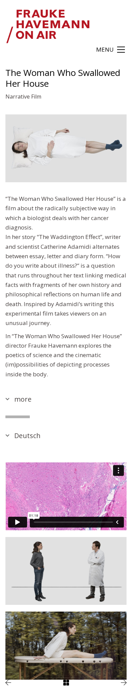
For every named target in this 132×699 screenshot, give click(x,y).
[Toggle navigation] (110, 50)
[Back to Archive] (66, 682)
